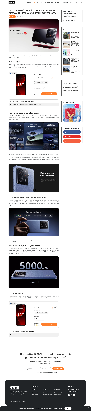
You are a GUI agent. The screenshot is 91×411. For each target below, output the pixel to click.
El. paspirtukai (46, 392)
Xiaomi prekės (35, 392)
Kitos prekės (35, 394)
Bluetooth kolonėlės (58, 392)
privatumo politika (52, 372)
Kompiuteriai (57, 389)
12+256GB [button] (44, 82)
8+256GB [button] (38, 82)
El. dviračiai (45, 391)
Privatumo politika (13, 402)
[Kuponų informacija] (38, 86)
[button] (54, 77)
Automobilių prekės (47, 394)
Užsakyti (48, 93)
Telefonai (45, 389)
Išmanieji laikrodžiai (58, 391)
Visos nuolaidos (57, 394)
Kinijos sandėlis (35, 391)
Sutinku (68, 408)
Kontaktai (71, 386)
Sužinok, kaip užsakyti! (29, 101)
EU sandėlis (34, 389)
